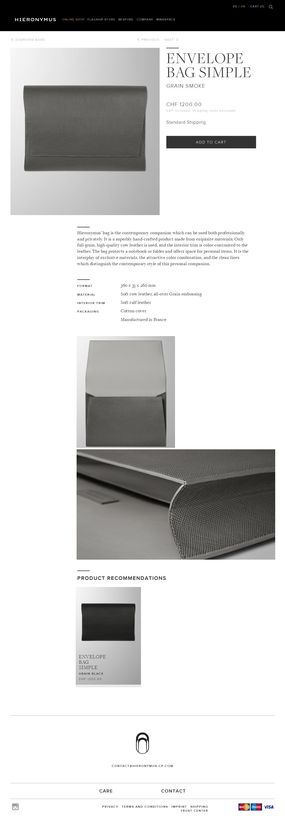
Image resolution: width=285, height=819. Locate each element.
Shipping (199, 806)
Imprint (179, 806)
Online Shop (73, 19)
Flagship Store (101, 19)
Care (106, 790)
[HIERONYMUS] (36, 18)
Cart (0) (257, 6)
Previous (150, 39)
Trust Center (194, 810)
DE (235, 6)
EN (243, 6)
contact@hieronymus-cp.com (142, 766)
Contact (173, 790)
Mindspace (166, 19)
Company (145, 19)
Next (170, 39)
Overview (29, 39)
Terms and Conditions (145, 806)
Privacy (110, 806)
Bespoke (126, 19)
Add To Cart (211, 142)
